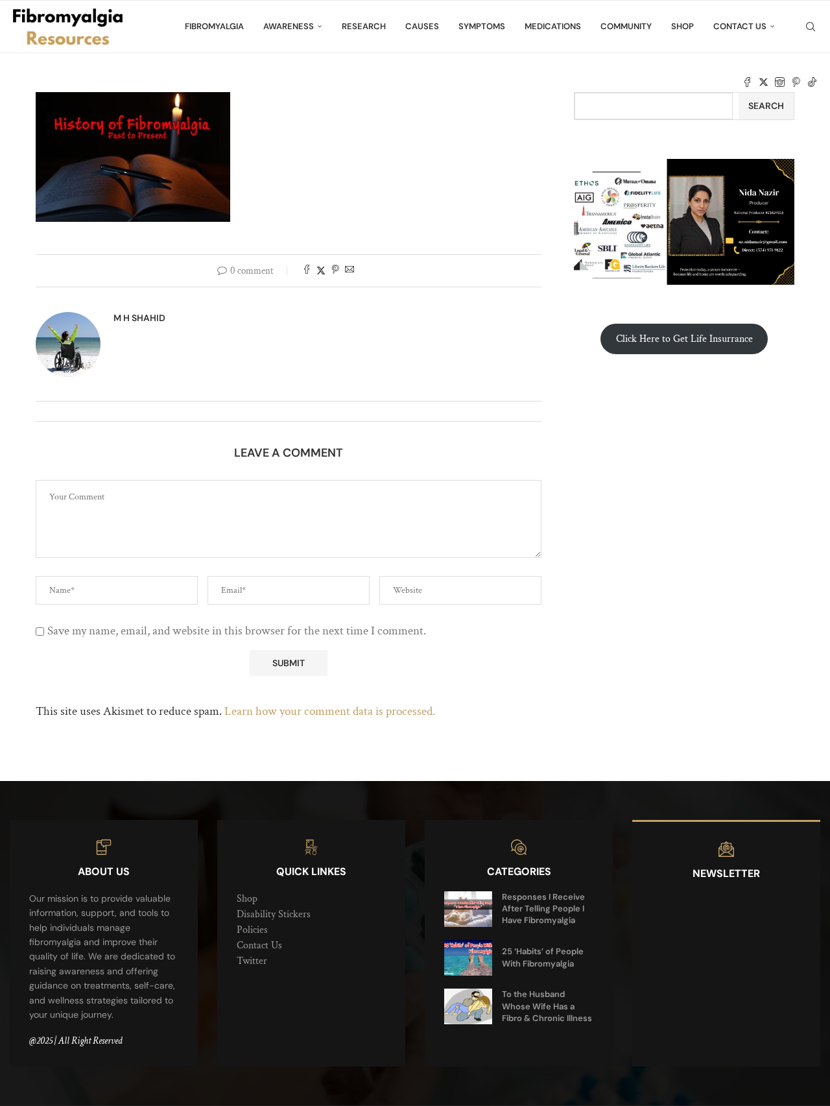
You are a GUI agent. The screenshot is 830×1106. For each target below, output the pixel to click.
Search (766, 106)
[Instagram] (780, 82)
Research (364, 26)
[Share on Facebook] (306, 271)
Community (626, 26)
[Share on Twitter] (321, 271)
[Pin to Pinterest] (335, 271)
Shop (682, 26)
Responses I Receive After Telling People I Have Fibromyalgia (543, 908)
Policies (252, 930)
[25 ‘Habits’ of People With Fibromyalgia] (468, 958)
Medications (553, 26)
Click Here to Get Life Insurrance (684, 339)
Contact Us (739, 26)
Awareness (288, 26)
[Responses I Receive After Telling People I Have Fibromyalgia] (468, 909)
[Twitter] (763, 82)
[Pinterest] (796, 82)
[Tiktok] (812, 82)
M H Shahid (139, 318)
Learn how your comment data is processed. (329, 711)
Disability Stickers (274, 914)
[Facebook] (747, 82)
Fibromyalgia (214, 26)
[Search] (810, 27)
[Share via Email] (349, 271)
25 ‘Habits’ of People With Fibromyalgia (543, 957)
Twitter (252, 961)
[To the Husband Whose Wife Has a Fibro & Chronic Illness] (468, 1006)
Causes (422, 26)
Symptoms (481, 26)
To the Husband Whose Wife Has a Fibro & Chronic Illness (547, 1006)
